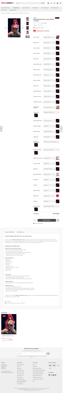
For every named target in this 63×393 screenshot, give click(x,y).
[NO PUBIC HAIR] (57, 138)
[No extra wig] (57, 76)
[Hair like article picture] (57, 71)
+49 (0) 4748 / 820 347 (7, 371)
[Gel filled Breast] (57, 159)
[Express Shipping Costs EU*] (36, 210)
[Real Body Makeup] (57, 38)
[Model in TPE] (57, 165)
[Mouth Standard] (57, 81)
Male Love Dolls (45, 7)
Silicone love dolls (5, 7)
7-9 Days (42, 27)
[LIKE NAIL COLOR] (57, 98)
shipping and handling (23, 388)
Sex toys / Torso (25, 7)
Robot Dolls (35, 7)
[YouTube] (53, 375)
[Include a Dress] (57, 197)
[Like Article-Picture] (57, 60)
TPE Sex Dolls (16, 7)
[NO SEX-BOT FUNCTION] (36, 154)
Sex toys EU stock (55, 7)
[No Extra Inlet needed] (57, 122)
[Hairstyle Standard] (57, 65)
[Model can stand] (57, 175)
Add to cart (47, 220)
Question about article (39, 223)
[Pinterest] (55, 375)
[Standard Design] (57, 54)
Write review (43, 23)
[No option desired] (57, 92)
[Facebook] (49, 375)
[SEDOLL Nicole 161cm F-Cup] (8, 324)
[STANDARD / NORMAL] (57, 170)
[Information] (42, 3)
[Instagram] (51, 375)
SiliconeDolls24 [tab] (20, 232)
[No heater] (57, 192)
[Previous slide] (3, 328)
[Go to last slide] (27, 19)
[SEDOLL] (57, 17)
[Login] (51, 3)
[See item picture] (57, 44)
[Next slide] (27, 36)
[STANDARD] (57, 127)
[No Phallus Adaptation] (57, 133)
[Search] (44, 3)
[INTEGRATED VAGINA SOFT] (36, 116)
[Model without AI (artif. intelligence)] (36, 146)
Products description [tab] (9, 232)
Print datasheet (8, 301)
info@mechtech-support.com (8, 372)
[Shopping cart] (57, 3)
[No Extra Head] (57, 49)
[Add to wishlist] (58, 220)
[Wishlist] (54, 3)
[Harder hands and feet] (57, 108)
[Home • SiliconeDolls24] (7, 4)
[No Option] (57, 186)
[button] (27, 23)
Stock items (3, 10)
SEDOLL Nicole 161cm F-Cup (7, 335)
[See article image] (57, 87)
